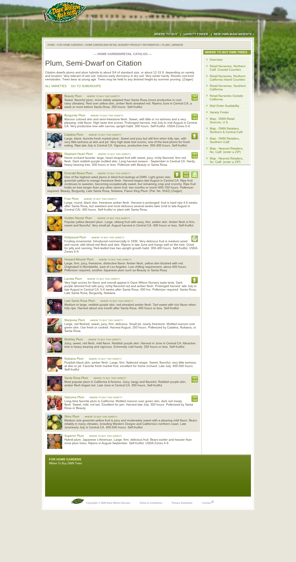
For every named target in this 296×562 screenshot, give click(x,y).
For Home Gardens (70, 45)
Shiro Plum (71, 416)
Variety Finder (195, 34)
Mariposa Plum (74, 320)
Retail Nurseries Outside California (226, 97)
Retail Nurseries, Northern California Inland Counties (228, 77)
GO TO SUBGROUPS (86, 86)
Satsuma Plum (74, 397)
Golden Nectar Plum (78, 218)
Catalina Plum (73, 134)
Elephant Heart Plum (78, 154)
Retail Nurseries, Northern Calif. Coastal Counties (228, 67)
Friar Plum (71, 198)
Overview (216, 59)
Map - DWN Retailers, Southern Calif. (225, 140)
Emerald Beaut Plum (78, 173)
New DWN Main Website (233, 34)
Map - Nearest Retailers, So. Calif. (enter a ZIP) (226, 160)
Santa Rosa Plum (76, 378)
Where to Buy (166, 34)
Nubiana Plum (74, 358)
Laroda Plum (73, 278)
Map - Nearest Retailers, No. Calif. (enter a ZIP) (226, 150)
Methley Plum (73, 339)
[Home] (65, 24)
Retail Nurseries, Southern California (228, 87)
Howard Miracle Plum (79, 259)
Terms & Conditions (151, 503)
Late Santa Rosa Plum (79, 300)
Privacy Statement (182, 503)
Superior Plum (74, 435)
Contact (206, 503)
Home (51, 45)
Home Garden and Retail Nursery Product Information (122, 45)
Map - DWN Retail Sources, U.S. (222, 120)
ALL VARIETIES (56, 86)
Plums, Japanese (172, 45)
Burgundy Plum (74, 115)
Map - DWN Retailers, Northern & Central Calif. (226, 130)
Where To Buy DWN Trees (65, 463)
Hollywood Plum (75, 237)
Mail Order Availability (224, 105)
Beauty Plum (73, 96)
